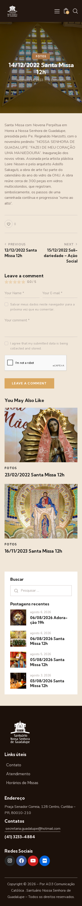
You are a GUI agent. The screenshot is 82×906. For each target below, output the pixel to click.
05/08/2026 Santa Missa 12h (47, 662)
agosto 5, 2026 (40, 654)
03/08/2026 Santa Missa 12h (47, 683)
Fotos (41, 56)
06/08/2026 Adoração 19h (48, 620)
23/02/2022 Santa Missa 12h (34, 475)
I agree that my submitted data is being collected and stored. (39, 346)
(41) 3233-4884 (20, 836)
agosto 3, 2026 (40, 675)
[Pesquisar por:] (41, 590)
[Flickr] (44, 861)
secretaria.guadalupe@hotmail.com (32, 828)
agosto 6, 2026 (40, 612)
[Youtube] (33, 861)
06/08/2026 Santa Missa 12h (47, 641)
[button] (57, 11)
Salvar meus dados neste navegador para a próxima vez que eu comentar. (42, 307)
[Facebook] (21, 861)
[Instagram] (10, 861)
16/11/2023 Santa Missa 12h (33, 551)
